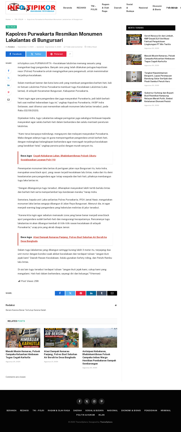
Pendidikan (172, 8)
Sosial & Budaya (130, 7)
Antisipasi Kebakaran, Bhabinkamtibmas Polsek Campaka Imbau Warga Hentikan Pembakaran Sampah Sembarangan (99, 357)
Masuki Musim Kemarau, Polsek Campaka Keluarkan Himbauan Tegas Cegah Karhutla (23, 354)
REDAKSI (81, 8)
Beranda (67, 8)
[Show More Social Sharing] (70, 54)
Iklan (101, 415)
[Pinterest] (8, 92)
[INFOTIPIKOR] (31, 8)
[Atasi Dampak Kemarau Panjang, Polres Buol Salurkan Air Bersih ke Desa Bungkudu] (61, 338)
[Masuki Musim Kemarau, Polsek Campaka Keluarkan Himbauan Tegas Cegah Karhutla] (23, 338)
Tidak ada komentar (74, 47)
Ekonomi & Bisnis (157, 8)
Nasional (143, 8)
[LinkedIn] (8, 85)
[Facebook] (8, 70)
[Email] (8, 99)
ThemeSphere (106, 422)
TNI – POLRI (94, 8)
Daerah (118, 8)
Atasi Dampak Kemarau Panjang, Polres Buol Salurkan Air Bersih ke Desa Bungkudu (60, 354)
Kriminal (166, 410)
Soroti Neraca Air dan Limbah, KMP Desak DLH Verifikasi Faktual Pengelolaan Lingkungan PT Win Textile (159, 40)
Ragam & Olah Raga (105, 7)
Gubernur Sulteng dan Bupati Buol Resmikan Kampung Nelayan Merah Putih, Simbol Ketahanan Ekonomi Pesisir (159, 97)
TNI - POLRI (11, 27)
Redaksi (11, 47)
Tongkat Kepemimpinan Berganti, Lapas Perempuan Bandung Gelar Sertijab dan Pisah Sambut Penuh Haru (158, 77)
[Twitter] (8, 78)
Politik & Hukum (85, 415)
